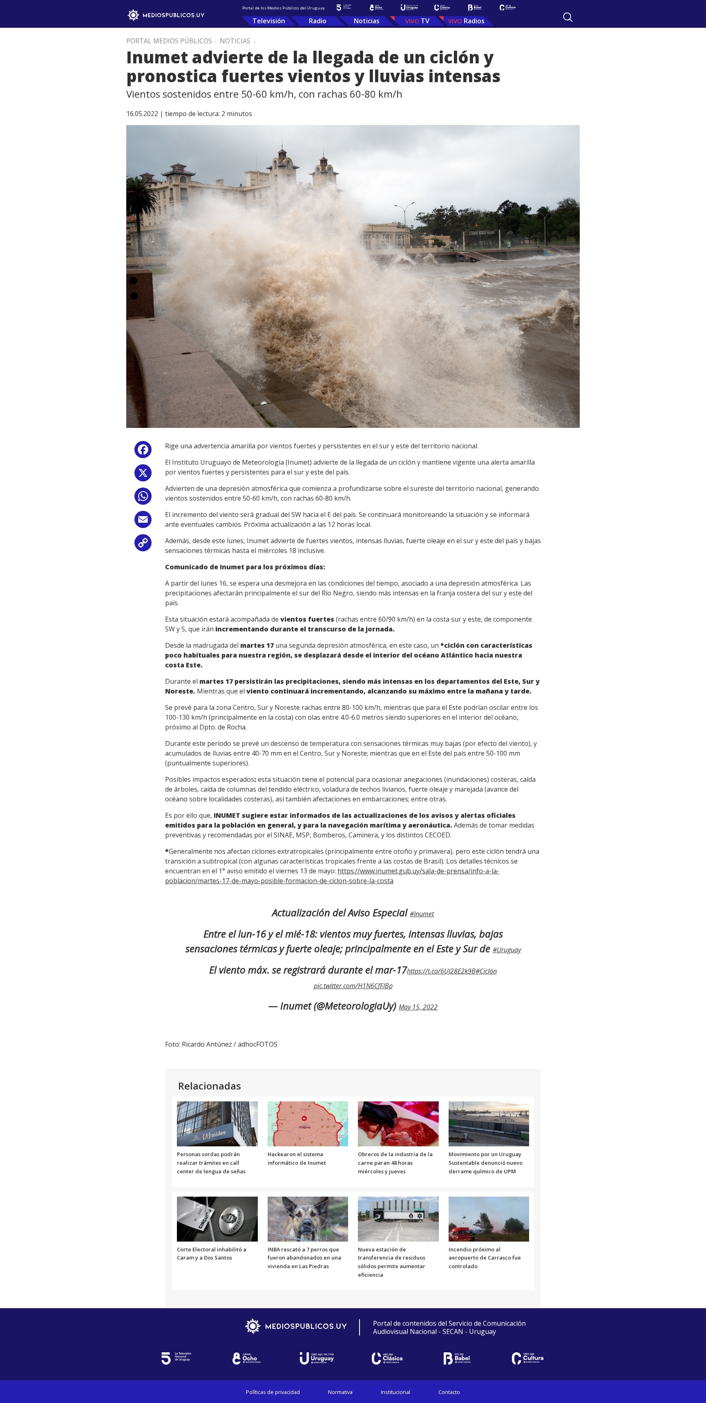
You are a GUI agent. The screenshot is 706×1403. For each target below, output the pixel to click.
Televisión (268, 20)
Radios (474, 20)
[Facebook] (143, 452)
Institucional (395, 1392)
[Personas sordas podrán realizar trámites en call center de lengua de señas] (217, 1123)
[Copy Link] (143, 545)
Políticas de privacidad (273, 1392)
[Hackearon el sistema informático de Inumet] (308, 1123)
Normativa (340, 1392)
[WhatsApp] (143, 499)
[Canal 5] (344, 7)
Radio (317, 20)
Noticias (367, 20)
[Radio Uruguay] (409, 7)
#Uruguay (507, 949)
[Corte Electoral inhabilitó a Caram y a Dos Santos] (217, 1218)
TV (425, 20)
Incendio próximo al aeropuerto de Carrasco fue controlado (485, 1258)
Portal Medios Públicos (169, 40)
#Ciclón (486, 971)
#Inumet (422, 913)
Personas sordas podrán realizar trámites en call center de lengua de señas (211, 1162)
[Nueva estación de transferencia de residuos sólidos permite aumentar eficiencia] (398, 1218)
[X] (143, 476)
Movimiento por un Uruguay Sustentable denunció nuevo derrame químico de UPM (486, 1162)
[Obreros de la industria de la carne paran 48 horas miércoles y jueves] (398, 1123)
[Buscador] (568, 17)
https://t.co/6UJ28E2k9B (441, 971)
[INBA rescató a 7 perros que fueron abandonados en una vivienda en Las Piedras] (308, 1218)
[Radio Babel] (474, 7)
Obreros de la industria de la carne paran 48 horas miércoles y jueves (395, 1162)
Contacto (449, 1392)
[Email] (143, 522)
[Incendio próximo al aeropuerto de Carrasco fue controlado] (489, 1218)
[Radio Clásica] (442, 7)
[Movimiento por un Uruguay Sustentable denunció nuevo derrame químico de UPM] (489, 1123)
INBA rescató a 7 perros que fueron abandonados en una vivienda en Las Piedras (304, 1258)
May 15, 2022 (418, 1006)
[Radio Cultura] (507, 7)
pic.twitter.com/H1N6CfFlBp (353, 985)
